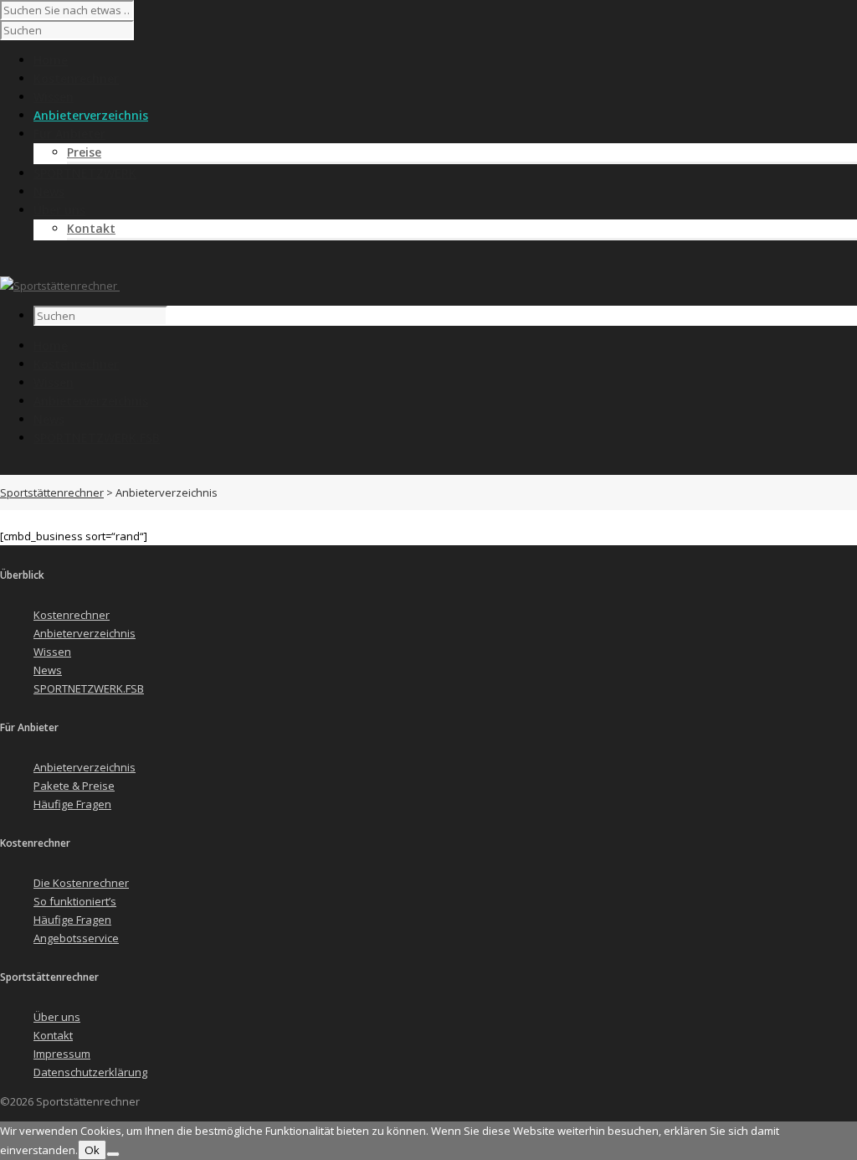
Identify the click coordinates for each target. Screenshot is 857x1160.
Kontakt (91, 228)
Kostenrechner (76, 364)
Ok (92, 1149)
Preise (84, 152)
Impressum (61, 1053)
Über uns (56, 1016)
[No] (113, 1154)
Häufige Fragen (72, 804)
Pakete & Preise (74, 785)
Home (50, 345)
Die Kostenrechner (81, 882)
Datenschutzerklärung (90, 1072)
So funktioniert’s (74, 901)
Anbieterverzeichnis (90, 401)
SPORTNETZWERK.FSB (96, 438)
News (48, 419)
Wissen (53, 382)
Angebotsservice (76, 938)
